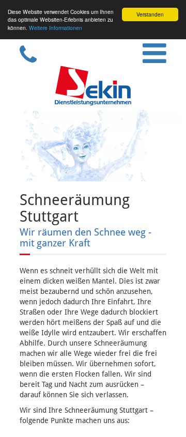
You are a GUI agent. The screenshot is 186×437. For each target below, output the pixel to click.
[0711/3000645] (24, 60)
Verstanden (150, 14)
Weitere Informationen (55, 28)
